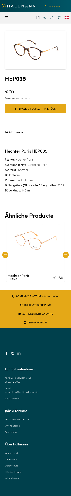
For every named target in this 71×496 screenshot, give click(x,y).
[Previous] (5, 255)
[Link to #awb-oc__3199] (9, 18)
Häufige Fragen (13, 471)
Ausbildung (11, 432)
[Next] (66, 255)
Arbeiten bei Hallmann (17, 419)
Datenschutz (11, 465)
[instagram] (12, 353)
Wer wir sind (11, 453)
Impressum (11, 459)
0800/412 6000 (12, 381)
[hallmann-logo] (19, 6)
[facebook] (6, 353)
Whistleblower (12, 398)
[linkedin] (19, 353)
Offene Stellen (12, 425)
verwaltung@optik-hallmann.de (21, 392)
